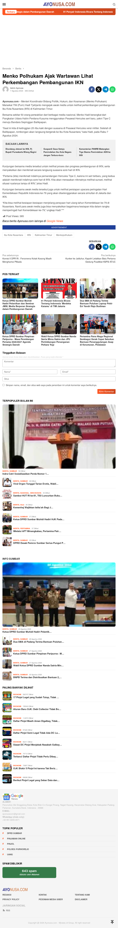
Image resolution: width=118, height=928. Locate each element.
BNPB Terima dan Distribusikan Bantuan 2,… (37, 677)
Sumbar (13, 471)
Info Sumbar (11, 558)
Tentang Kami (82, 894)
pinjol (10, 843)
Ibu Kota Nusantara (13, 234)
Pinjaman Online (16, 838)
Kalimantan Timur (43, 234)
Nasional (24, 493)
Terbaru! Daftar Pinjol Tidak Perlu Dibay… (35, 756)
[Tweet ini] (99, 89)
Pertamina (25, 528)
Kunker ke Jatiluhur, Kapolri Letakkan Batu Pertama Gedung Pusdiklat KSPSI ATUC (90, 258)
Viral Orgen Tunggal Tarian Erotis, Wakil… (35, 483)
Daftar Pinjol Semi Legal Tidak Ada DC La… (36, 732)
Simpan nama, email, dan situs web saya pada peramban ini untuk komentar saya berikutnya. (51, 385)
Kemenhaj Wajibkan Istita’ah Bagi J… (33, 507)
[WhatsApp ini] (112, 89)
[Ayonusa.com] (59, 3)
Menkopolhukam (64, 234)
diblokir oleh (32, 873)
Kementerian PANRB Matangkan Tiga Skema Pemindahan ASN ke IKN (94, 152)
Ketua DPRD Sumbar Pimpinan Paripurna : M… (38, 653)
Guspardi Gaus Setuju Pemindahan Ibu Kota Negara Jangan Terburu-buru (57, 152)
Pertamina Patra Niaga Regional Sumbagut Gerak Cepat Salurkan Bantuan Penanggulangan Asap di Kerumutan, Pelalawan (97, 340)
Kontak (43, 894)
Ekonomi (17, 694)
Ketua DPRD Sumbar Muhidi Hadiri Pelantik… (27, 631)
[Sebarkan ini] (92, 89)
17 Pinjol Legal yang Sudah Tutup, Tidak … (36, 697)
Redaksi (6, 894)
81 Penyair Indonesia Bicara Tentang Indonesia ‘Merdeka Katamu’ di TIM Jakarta (56, 303)
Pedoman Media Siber (51, 899)
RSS (8, 910)
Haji (22, 505)
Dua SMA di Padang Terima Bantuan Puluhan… (38, 641)
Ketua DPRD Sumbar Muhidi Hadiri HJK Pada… (38, 519)
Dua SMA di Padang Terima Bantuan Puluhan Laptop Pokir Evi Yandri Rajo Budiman (96, 303)
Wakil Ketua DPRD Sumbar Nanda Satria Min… (38, 665)
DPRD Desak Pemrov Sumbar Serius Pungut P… (39, 543)
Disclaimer (81, 899)
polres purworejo (18, 849)
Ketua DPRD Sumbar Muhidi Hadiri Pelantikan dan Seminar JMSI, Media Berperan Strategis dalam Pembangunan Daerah (18, 304)
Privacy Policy (10, 899)
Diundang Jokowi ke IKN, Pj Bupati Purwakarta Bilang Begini (21, 150)
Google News (55, 221)
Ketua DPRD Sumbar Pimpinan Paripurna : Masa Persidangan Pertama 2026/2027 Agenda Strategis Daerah (18, 340)
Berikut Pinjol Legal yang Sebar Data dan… (36, 780)
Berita (5, 471)
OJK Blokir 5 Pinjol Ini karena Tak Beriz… (35, 768)
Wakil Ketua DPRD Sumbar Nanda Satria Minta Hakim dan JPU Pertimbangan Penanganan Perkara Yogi (58, 340)
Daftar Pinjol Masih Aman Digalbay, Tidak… (36, 721)
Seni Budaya (35, 493)
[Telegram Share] (105, 89)
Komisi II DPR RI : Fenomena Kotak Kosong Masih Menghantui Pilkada (27, 258)
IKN (29, 234)
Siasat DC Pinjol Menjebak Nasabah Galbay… (37, 744)
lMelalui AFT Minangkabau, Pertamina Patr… (37, 531)
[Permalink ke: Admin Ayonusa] (5, 88)
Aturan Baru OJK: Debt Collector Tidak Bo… (37, 709)
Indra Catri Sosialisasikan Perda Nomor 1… (25, 473)
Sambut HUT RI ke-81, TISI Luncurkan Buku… (37, 495)
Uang (10, 854)
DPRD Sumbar (14, 833)
